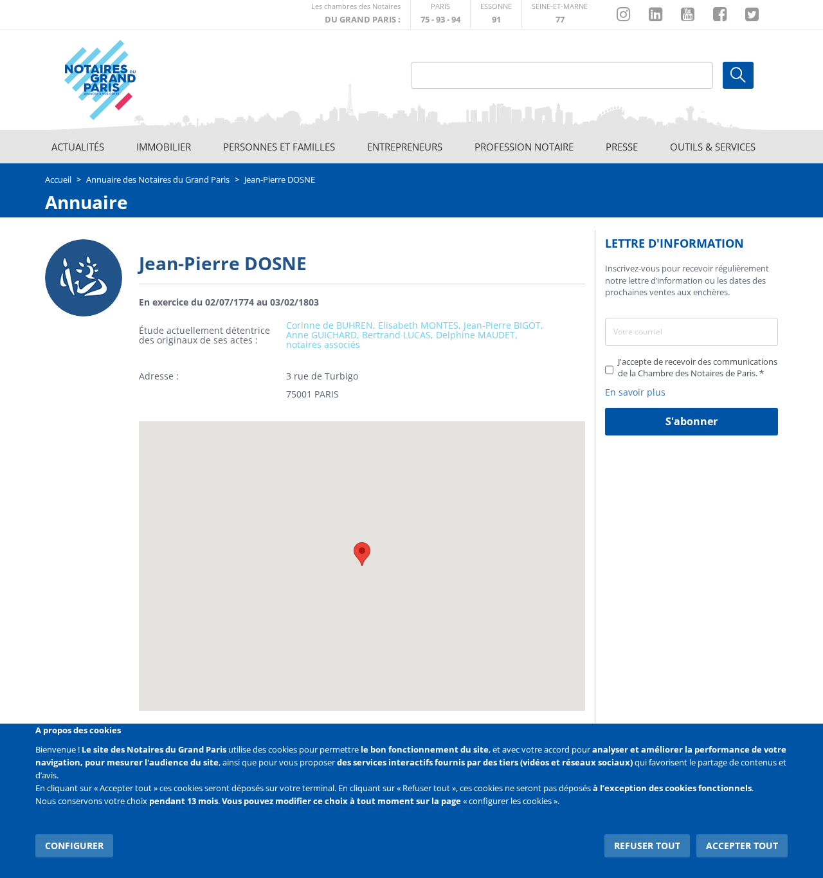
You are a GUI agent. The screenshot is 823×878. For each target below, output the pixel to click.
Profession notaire (524, 146)
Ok (738, 75)
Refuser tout (647, 845)
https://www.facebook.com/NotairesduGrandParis (720, 14)
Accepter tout (742, 845)
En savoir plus (635, 392)
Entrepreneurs (404, 146)
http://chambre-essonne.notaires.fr (496, 14)
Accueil (58, 179)
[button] (362, 554)
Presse (622, 146)
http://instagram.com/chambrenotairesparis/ (623, 14)
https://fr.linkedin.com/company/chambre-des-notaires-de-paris (655, 14)
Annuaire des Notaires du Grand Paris (158, 179)
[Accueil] (135, 80)
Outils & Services (712, 146)
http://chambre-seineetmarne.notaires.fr (559, 14)
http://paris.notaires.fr (440, 14)
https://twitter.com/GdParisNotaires (752, 14)
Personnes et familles (279, 146)
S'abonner (691, 421)
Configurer (74, 845)
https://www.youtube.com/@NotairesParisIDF (687, 14)
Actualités (77, 146)
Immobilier (163, 146)
